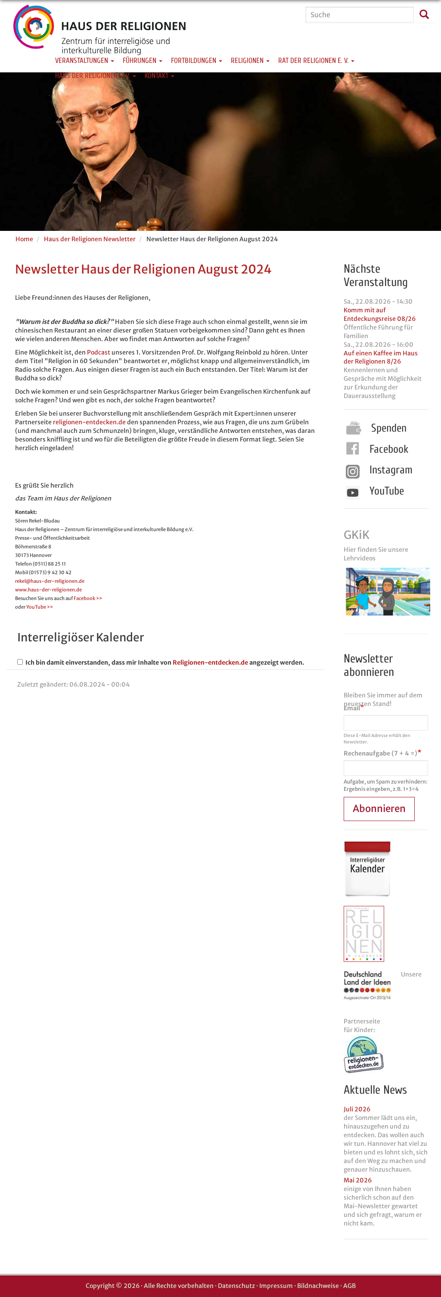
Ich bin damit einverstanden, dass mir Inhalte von (97, 662)
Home (24, 239)
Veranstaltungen (82, 60)
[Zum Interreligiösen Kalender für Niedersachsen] (367, 869)
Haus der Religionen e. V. (93, 76)
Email (352, 708)
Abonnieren (379, 808)
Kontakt (157, 76)
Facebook (389, 449)
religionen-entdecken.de (89, 422)
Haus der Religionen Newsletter (90, 239)
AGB (349, 1286)
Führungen (140, 60)
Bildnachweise (318, 1286)
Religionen (248, 60)
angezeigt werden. (276, 662)
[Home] (99, 36)
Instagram (391, 469)
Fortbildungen (194, 60)
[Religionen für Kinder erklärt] (386, 1055)
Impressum (276, 1286)
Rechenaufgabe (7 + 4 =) (380, 753)
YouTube (387, 491)
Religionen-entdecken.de (210, 662)
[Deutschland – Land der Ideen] (367, 985)
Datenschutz (236, 1286)
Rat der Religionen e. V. (314, 60)
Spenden (389, 428)
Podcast (98, 352)
